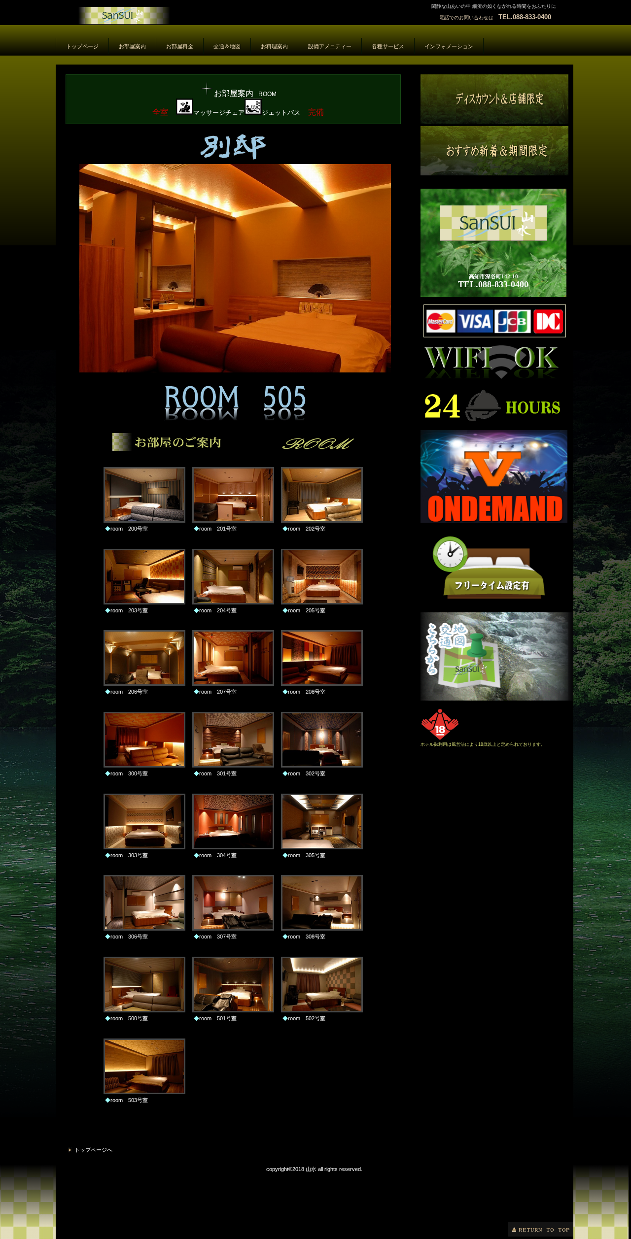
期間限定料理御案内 (494, 150)
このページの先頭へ (540, 1229)
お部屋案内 (166, 18)
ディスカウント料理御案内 (494, 99)
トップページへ (93, 1150)
